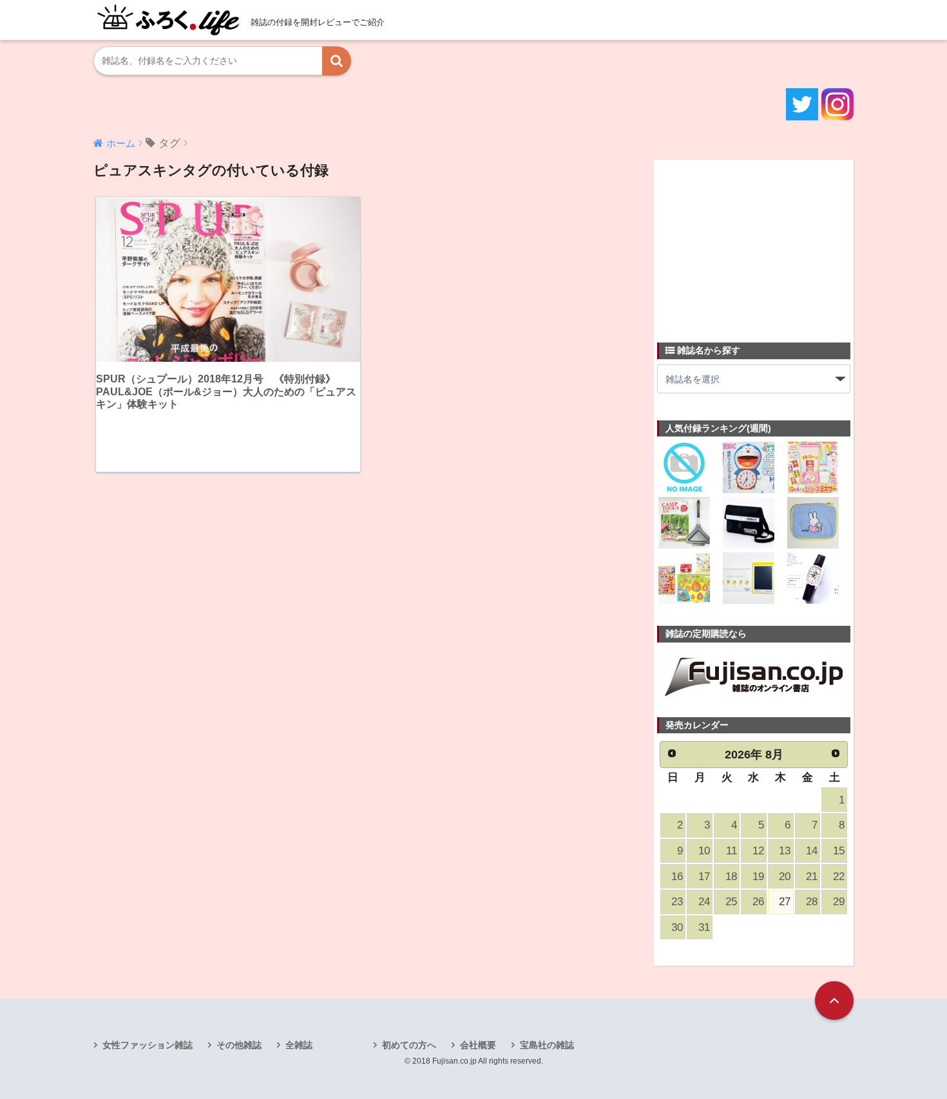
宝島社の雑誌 (547, 1045)
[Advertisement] (753, 243)
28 (812, 902)
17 (704, 876)
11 (731, 851)
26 (758, 902)
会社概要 (478, 1045)
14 (812, 851)
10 (704, 851)
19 (758, 876)
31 (704, 927)
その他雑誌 (239, 1045)
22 (839, 876)
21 (812, 876)
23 (677, 902)
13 (784, 851)
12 (758, 851)
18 (731, 876)
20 (784, 876)
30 (677, 927)
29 (839, 902)
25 (731, 902)
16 (677, 876)
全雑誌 (298, 1045)
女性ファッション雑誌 (147, 1045)
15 (839, 851)
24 (704, 902)
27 (784, 902)
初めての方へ (409, 1045)
